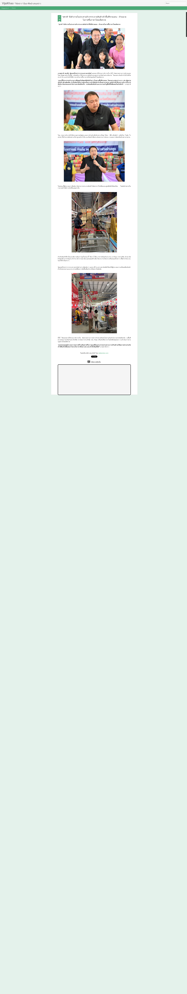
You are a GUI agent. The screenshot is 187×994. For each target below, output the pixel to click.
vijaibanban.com (103, 353)
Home (14, 8)
